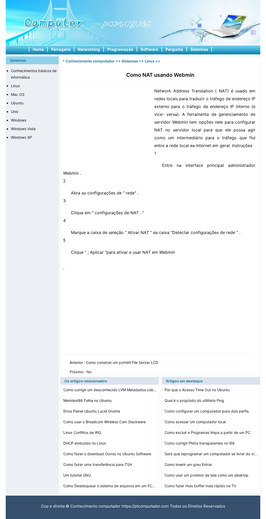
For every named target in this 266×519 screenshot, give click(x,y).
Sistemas (199, 49)
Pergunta (174, 49)
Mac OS (17, 94)
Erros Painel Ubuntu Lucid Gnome (92, 411)
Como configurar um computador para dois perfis (207, 411)
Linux (15, 86)
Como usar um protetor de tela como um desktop (207, 475)
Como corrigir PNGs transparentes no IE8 (200, 443)
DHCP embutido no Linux (85, 443)
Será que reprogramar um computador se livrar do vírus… (211, 454)
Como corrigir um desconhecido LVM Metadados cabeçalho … (110, 390)
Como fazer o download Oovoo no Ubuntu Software (107, 454)
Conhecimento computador (90, 61)
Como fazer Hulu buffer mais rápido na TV (201, 486)
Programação (120, 49)
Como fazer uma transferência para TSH (98, 464)
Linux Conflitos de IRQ (82, 432)
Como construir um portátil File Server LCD (122, 362)
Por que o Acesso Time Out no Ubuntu (198, 390)
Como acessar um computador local (196, 422)
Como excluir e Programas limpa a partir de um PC (208, 432)
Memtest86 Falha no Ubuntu (88, 400)
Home (38, 49)
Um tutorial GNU (77, 475)
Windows (18, 120)
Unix (14, 111)
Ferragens (60, 49)
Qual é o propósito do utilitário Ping (195, 400)
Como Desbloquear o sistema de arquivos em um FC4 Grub (110, 486)
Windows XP (21, 137)
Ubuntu (17, 103)
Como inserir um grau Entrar (189, 464)
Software (149, 49)
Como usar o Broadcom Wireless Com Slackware (105, 422)
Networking (89, 49)
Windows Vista (23, 128)
